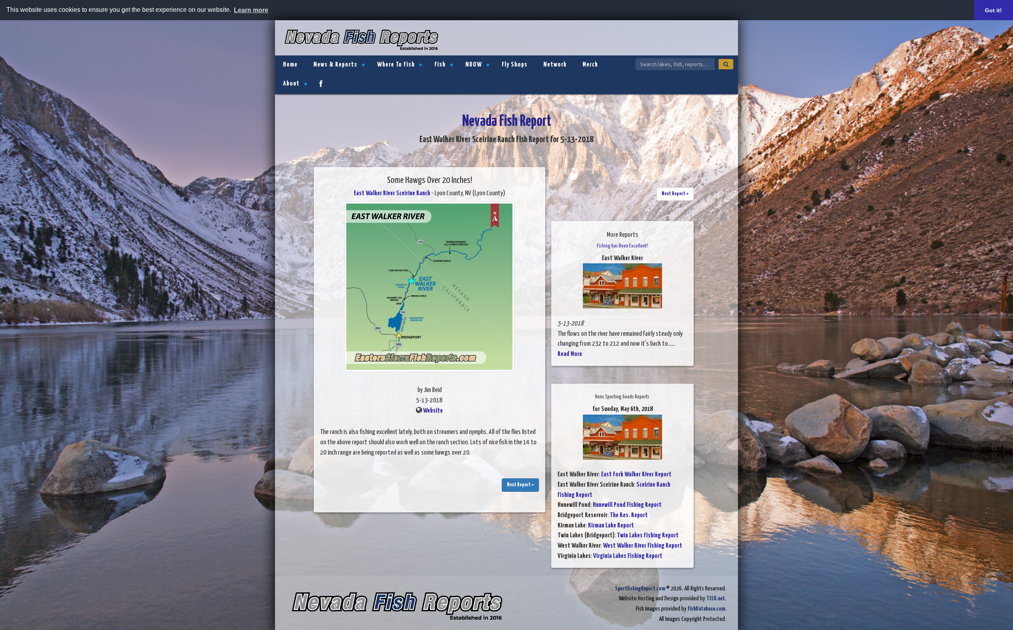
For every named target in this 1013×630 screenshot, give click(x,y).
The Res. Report (629, 515)
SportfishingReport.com (640, 589)
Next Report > (520, 484)
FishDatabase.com (706, 609)
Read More (570, 354)
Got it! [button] (993, 10)
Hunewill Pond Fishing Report (627, 505)
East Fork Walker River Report (636, 474)
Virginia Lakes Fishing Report (627, 556)
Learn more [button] (251, 10)
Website (433, 410)
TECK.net (715, 598)
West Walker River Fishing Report (642, 545)
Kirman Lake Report (611, 525)
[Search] (726, 64)
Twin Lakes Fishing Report (648, 535)
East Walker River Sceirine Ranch (392, 193)
